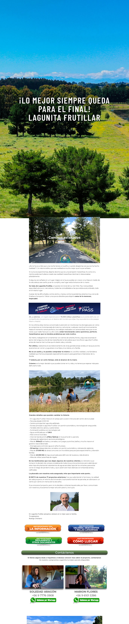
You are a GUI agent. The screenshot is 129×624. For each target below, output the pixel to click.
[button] (31, 240)
